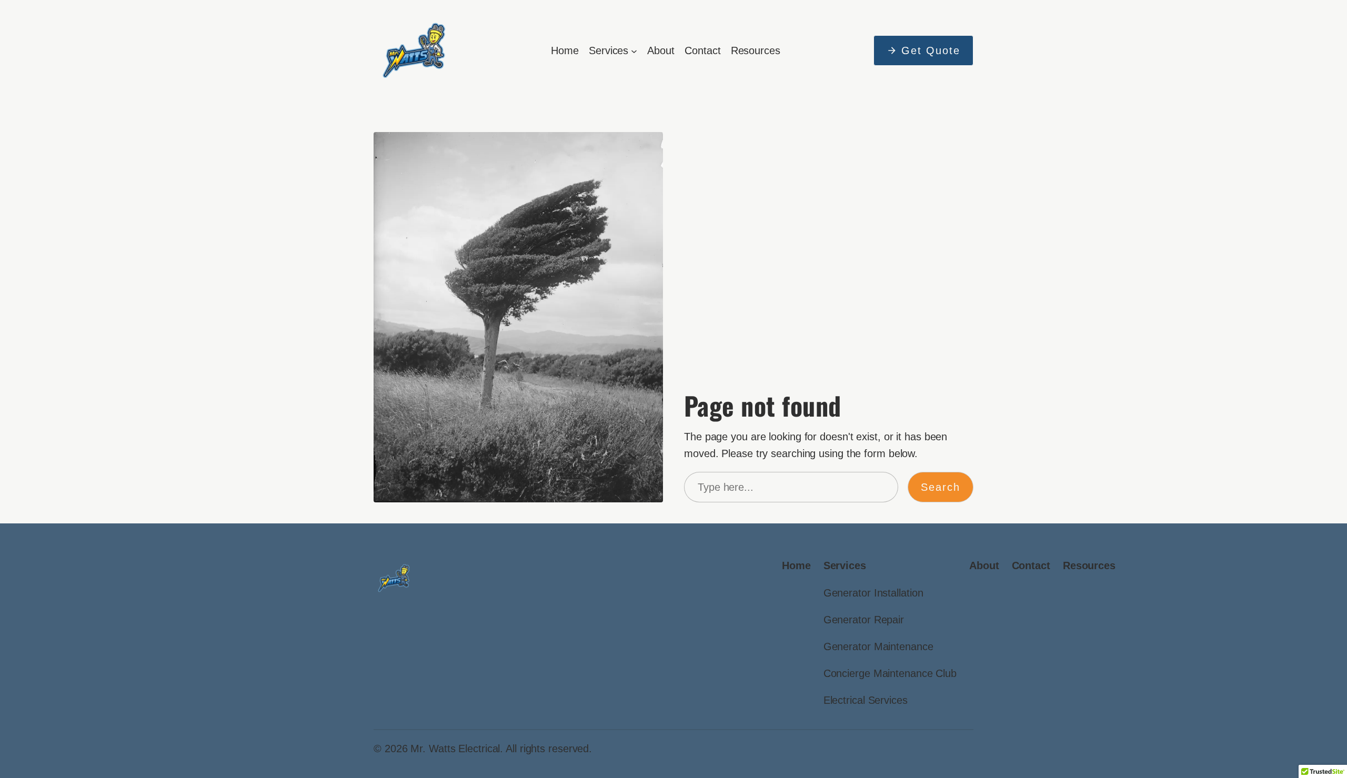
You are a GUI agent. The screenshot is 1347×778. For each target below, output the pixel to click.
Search (940, 487)
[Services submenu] (634, 50)
